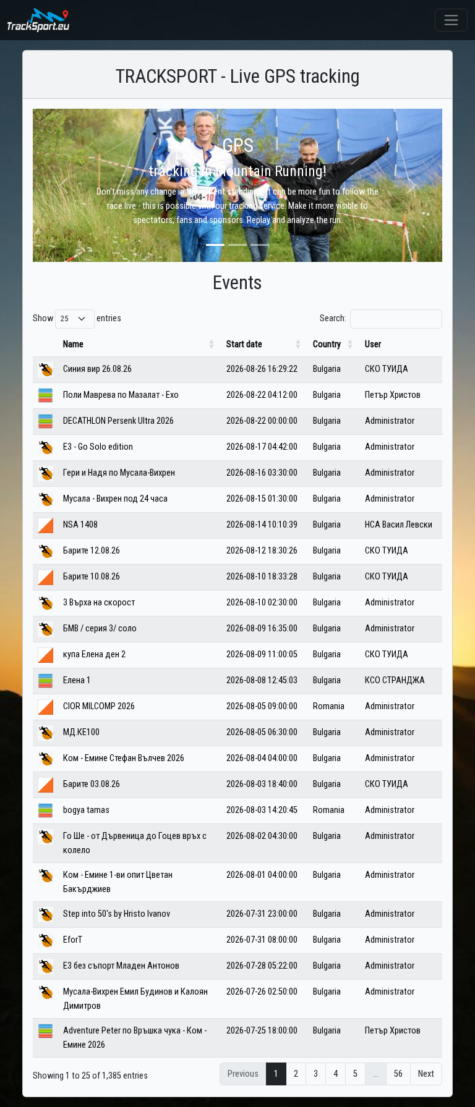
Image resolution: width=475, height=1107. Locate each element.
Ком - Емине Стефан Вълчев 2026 (123, 758)
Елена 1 (77, 680)
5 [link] (355, 1074)
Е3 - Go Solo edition (98, 447)
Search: (333, 318)
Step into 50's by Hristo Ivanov (116, 914)
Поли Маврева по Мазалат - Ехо (121, 395)
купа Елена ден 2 (94, 654)
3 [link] (316, 1074)
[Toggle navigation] (451, 20)
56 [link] (398, 1074)
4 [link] (335, 1074)
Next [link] (426, 1074)
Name (73, 344)
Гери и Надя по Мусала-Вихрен (119, 473)
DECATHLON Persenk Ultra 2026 (118, 421)
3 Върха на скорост (99, 602)
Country (327, 344)
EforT (72, 940)
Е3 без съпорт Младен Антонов (121, 966)
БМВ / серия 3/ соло (100, 628)
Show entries (77, 318)
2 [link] (296, 1074)
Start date (244, 344)
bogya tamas (86, 810)
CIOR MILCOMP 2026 (99, 706)
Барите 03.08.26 (91, 784)
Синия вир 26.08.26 (97, 369)
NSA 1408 (80, 525)
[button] (63, 185)
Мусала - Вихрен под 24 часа (115, 499)
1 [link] (276, 1074)
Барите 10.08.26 (91, 576)
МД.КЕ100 (81, 732)
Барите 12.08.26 (91, 550)
